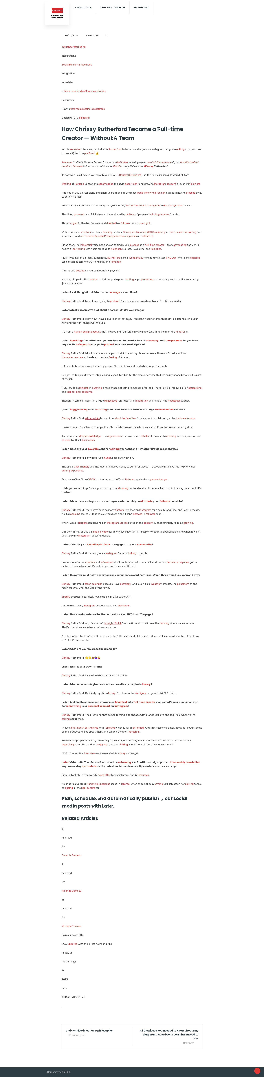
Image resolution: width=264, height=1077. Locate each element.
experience (77, 470)
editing (180, 149)
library (146, 684)
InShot (107, 457)
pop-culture (88, 787)
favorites (130, 418)
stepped (190, 192)
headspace (174, 400)
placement (183, 583)
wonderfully (136, 257)
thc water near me (72, 357)
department (132, 183)
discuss (167, 205)
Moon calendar (93, 583)
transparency (173, 340)
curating (97, 387)
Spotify (66, 596)
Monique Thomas (71, 926)
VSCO (91, 479)
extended (138, 727)
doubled (111, 223)
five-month (77, 727)
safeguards (83, 344)
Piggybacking (79, 409)
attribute (146, 501)
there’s (117, 166)
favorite (184, 162)
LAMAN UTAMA (82, 7)
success (134, 245)
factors (119, 510)
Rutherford (114, 149)
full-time (150, 245)
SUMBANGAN (92, 35)
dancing (164, 623)
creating (171, 436)
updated (72, 943)
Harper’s (79, 183)
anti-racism (176, 232)
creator (160, 245)
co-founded (139, 232)
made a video (100, 531)
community (144, 544)
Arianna (164, 214)
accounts (87, 391)
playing (189, 783)
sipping (69, 787)
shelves (66, 440)
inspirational (74, 391)
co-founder (87, 236)
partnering (79, 248)
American (116, 248)
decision (171, 562)
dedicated (122, 162)
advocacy (152, 340)
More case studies (95, 91)
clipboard (84, 117)
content (193, 162)
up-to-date (89, 766)
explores (195, 257)
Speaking (76, 340)
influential (86, 245)
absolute (120, 418)
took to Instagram (149, 205)
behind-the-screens (159, 162)
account (171, 183)
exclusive (75, 149)
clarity (121, 753)
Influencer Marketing (74, 46)
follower (125, 223)
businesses (88, 440)
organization (114, 436)
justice (180, 418)
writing (159, 783)
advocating (180, 245)
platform (89, 153)
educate (119, 236)
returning (124, 762)
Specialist (104, 783)
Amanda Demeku (71, 855)
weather (156, 583)
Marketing (92, 783)
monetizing (73, 706)
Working (66, 183)
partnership (91, 727)
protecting (147, 279)
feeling (113, 357)
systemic (178, 205)
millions (130, 214)
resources (143, 775)
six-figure (140, 693)
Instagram (160, 183)
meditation (141, 400)
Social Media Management (77, 64)
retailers (145, 436)
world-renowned (146, 192)
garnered (79, 214)
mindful (180, 331)
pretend (114, 301)
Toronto (125, 783)
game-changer (158, 479)
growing (188, 522)
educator (189, 418)
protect (109, 344)
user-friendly (81, 466)
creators (66, 166)
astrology (125, 583)
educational (195, 387)
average (114, 292)
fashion (161, 192)
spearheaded (105, 183)
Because (77, 166)
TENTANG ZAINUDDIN (112, 7)
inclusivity (147, 236)
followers (194, 183)
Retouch (130, 479)
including (154, 214)
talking (132, 553)
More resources (78, 108)
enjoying (102, 744)
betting (80, 270)
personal (93, 706)
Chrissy (148, 166)
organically (68, 744)
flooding (107, 232)
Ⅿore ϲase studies (74, 91)
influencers (107, 562)
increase (137, 514)
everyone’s (183, 562)
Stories (123, 522)
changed (72, 223)
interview (89, 753)
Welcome (67, 162)
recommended (164, 409)
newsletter (104, 775)
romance (116, 261)
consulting (190, 232)
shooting (123, 488)
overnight (144, 223)
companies (130, 236)
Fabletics (156, 248)
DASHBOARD (141, 7)
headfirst (121, 702)
